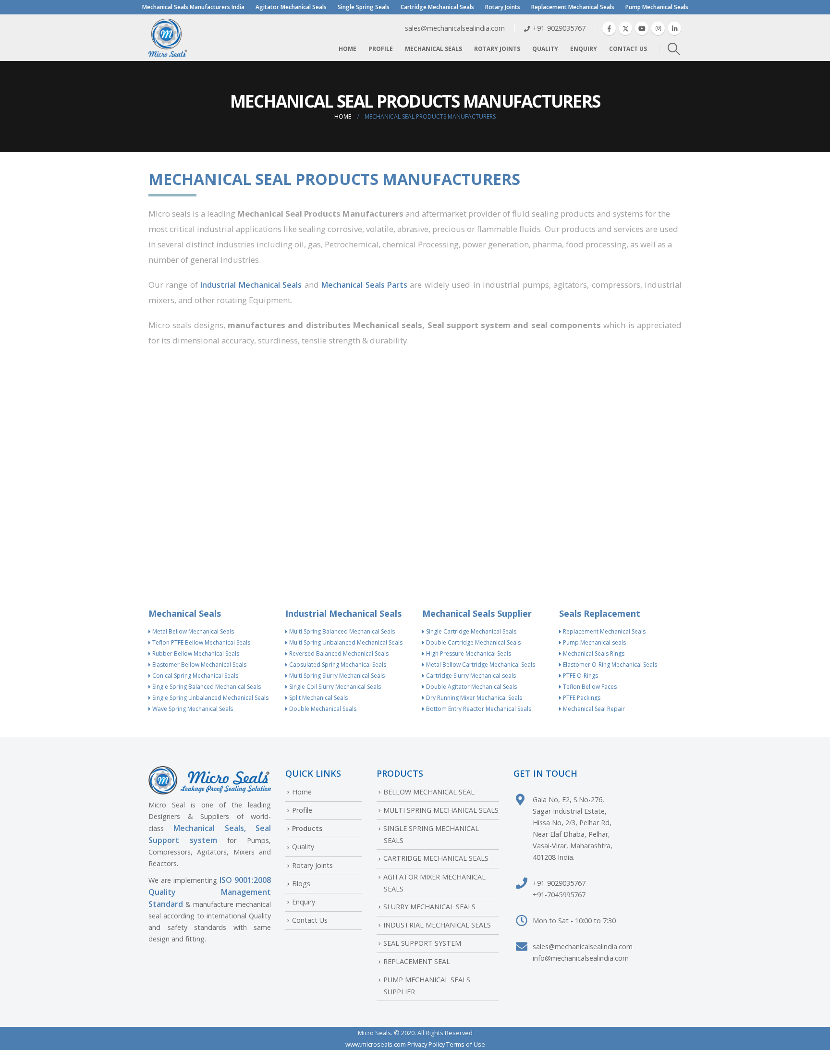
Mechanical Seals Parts (364, 285)
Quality (545, 49)
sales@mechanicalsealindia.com (583, 946)
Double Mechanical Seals (322, 709)
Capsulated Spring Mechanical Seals (337, 664)
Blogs (301, 883)
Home (347, 49)
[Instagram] (658, 28)
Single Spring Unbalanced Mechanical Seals (210, 698)
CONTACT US (628, 49)
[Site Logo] (167, 38)
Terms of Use (465, 1044)
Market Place (334, 28)
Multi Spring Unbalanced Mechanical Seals (345, 642)
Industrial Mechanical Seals (251, 285)
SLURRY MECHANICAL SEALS (429, 906)
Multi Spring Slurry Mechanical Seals (336, 676)
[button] (674, 49)
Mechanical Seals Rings (592, 653)
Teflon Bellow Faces (589, 687)
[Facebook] (609, 28)
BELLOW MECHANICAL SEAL (429, 791)
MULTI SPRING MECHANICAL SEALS (441, 810)
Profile (380, 49)
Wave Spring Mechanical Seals (192, 709)
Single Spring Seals (364, 7)
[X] (625, 28)
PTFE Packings (580, 698)
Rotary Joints (502, 7)
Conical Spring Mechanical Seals (194, 676)
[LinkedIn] (674, 28)
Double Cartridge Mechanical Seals (473, 642)
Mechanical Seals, (209, 828)
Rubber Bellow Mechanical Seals (195, 653)
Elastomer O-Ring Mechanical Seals (609, 664)
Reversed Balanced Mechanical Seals (338, 653)
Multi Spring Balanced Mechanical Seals (341, 631)
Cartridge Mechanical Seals (437, 7)
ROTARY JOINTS (497, 49)
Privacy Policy (426, 1044)
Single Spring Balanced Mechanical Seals (206, 687)
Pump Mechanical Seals (656, 7)
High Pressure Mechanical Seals (468, 653)
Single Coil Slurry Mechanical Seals (334, 687)
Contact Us (310, 920)
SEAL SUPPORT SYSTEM (422, 943)
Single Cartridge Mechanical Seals (470, 631)
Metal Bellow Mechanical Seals (192, 631)
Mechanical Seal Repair (593, 709)
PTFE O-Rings (579, 676)
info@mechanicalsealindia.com (581, 958)
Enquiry (583, 49)
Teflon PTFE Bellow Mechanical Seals (200, 642)
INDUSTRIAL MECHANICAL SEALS (437, 924)
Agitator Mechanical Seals (291, 7)
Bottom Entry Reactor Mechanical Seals (478, 709)
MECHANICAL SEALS (433, 49)
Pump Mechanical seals (593, 642)
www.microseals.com (375, 1044)
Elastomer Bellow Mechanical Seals (198, 664)
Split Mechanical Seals (318, 698)
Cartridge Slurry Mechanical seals (470, 676)
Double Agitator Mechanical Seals (471, 687)
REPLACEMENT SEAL (416, 961)
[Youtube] (641, 28)
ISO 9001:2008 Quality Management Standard (209, 892)
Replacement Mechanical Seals (572, 7)
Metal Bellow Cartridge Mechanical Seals (480, 664)
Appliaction (377, 28)
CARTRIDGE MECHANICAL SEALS (435, 858)
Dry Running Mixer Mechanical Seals (473, 698)
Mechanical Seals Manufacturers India (193, 7)
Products (307, 828)
